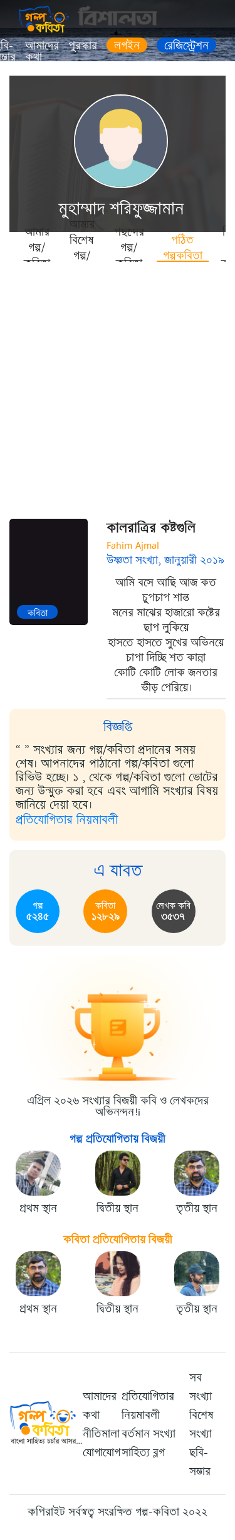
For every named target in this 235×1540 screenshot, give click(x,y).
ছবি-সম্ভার (200, 1462)
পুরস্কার (82, 45)
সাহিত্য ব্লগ (143, 1452)
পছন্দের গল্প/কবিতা (129, 247)
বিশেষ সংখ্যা (201, 1424)
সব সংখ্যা (200, 1387)
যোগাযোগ (101, 1452)
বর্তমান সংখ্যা (148, 1433)
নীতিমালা (101, 1433)
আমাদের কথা (42, 51)
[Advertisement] (117, 386)
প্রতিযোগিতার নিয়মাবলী (67, 820)
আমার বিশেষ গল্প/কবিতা (82, 247)
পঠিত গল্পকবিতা (182, 247)
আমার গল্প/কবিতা (37, 247)
